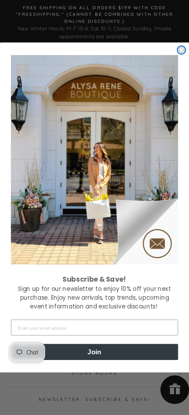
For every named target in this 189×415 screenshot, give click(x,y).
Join (94, 351)
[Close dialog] (181, 50)
